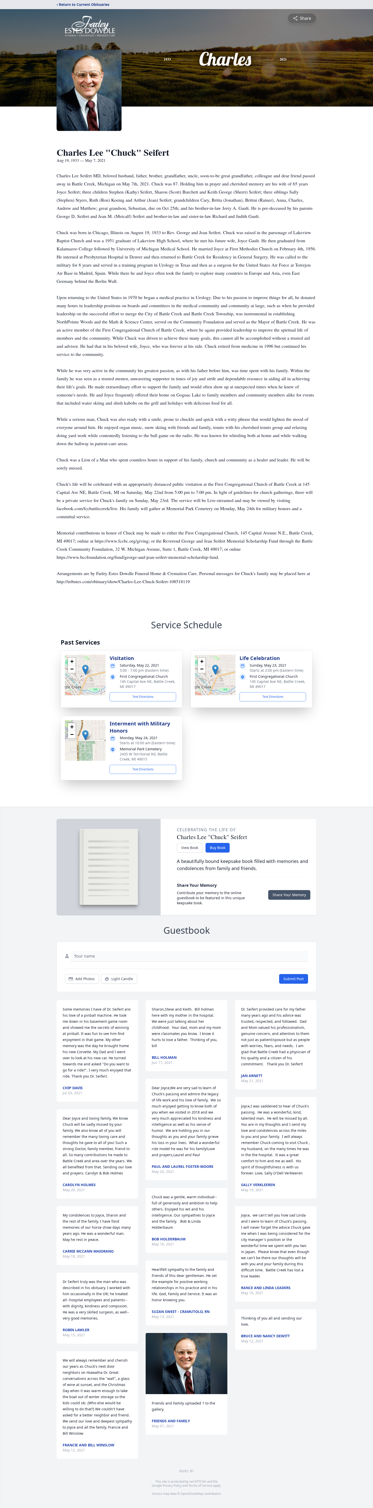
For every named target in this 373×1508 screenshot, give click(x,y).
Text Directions (143, 697)
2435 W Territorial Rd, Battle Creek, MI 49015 (143, 756)
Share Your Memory (289, 894)
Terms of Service (200, 1485)
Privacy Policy (172, 1485)
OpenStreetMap (192, 1494)
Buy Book (217, 847)
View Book (189, 847)
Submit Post (293, 978)
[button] (85, 670)
